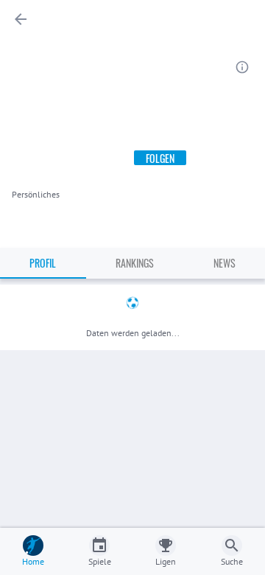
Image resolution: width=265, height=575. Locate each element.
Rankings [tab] (135, 263)
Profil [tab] (42, 263)
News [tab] (224, 263)
